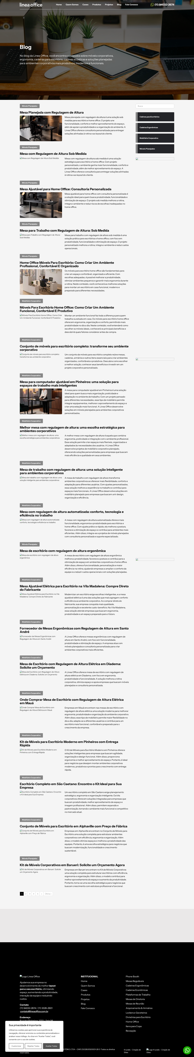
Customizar (16, 1046)
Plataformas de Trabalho (138, 994)
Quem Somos (72, 4)
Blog (119, 4)
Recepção (131, 1030)
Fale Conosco (131, 4)
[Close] (60, 1023)
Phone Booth (132, 976)
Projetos (109, 4)
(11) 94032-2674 (164, 4)
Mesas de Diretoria (135, 999)
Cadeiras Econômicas (137, 990)
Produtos (96, 4)
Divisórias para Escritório (138, 1017)
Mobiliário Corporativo (31, 301)
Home (59, 4)
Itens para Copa (134, 1026)
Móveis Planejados (29, 106)
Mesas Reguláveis (135, 981)
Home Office (132, 1021)
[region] (34, 1036)
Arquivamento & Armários (139, 1008)
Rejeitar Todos (33, 1046)
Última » (48, 894)
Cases (85, 4)
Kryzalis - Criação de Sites (132, 1051)
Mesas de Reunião (135, 1003)
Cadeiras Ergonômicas (137, 985)
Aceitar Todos (51, 1046)
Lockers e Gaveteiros (136, 1012)
